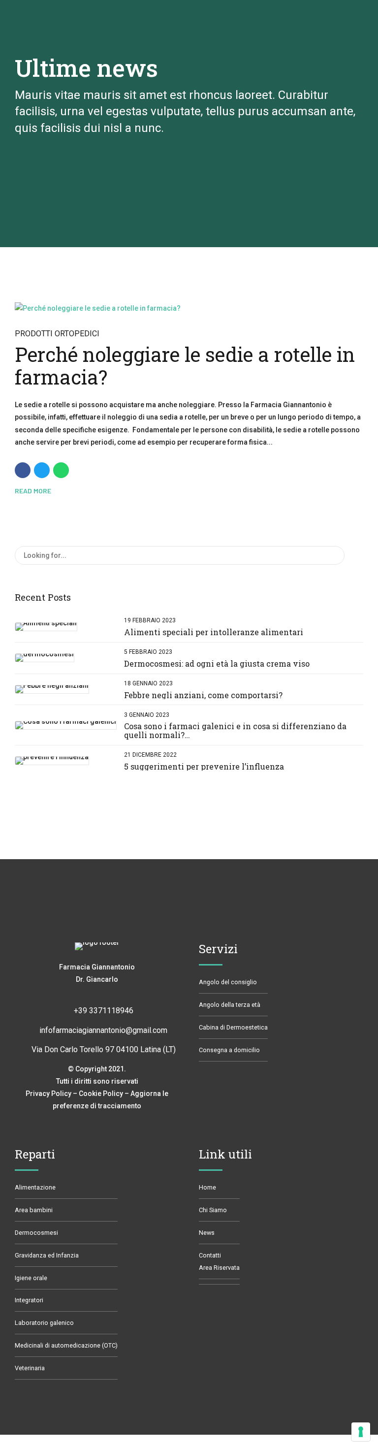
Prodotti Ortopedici (57, 333)
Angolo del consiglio (228, 982)
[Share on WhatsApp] (61, 470)
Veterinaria (30, 1368)
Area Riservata (219, 1267)
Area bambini (34, 1210)
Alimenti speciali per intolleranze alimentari (213, 632)
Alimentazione (35, 1187)
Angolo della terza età (229, 1004)
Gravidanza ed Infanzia (47, 1255)
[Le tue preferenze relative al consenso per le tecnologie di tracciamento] (360, 1431)
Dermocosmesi (36, 1232)
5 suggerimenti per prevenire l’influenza (204, 766)
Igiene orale (31, 1278)
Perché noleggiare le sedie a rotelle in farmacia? (185, 365)
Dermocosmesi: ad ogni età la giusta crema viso (217, 663)
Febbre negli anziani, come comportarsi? (203, 695)
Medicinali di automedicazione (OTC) (66, 1345)
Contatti (210, 1255)
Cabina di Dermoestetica (233, 1027)
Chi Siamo (213, 1210)
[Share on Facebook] (23, 470)
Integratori (29, 1300)
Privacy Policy (48, 1093)
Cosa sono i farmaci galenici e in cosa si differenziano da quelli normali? (235, 730)
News (207, 1232)
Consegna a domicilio (229, 1050)
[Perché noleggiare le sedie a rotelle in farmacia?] (189, 308)
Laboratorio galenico (44, 1322)
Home (207, 1187)
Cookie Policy (101, 1093)
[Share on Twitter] (42, 470)
